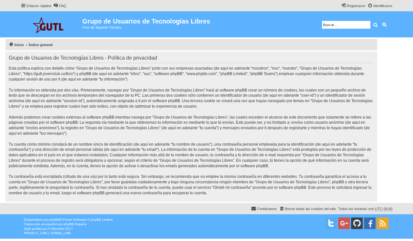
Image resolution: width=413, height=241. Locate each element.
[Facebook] (370, 223)
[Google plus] (344, 223)
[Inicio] (51, 24)
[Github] (357, 223)
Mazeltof (58, 228)
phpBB (54, 219)
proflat (37, 228)
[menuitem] (59, 6)
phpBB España (75, 224)
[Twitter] (331, 223)
